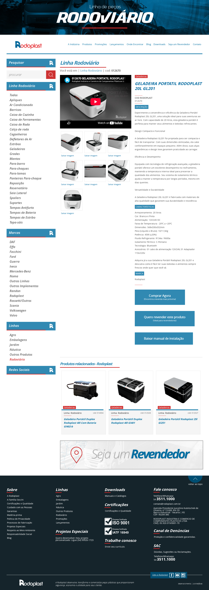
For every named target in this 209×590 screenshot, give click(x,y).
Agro (13, 335)
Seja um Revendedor (179, 44)
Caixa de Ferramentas (25, 119)
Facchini (15, 251)
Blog (148, 44)
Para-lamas (18, 173)
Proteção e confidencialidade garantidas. (175, 536)
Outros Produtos (21, 354)
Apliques (16, 100)
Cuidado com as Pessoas (19, 507)
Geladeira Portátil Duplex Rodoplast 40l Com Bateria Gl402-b (80, 422)
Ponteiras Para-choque (25, 178)
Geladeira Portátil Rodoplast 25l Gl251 (177, 420)
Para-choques (19, 168)
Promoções (101, 44)
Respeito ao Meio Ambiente (21, 530)
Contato (197, 44)
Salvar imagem (67, 155)
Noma (14, 276)
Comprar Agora (160, 297)
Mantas (15, 158)
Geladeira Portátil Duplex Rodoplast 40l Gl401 (126, 420)
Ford (13, 256)
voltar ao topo (195, 484)
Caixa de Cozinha (22, 114)
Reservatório (18, 188)
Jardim (14, 344)
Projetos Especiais (16, 526)
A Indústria (73, 44)
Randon (15, 290)
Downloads (159, 44)
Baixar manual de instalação (164, 338)
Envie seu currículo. (115, 546)
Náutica (15, 349)
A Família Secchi (15, 499)
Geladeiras (17, 149)
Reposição (17, 183)
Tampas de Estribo (22, 217)
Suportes (16, 202)
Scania (14, 305)
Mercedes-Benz (20, 271)
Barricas (15, 109)
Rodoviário (17, 359)
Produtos (87, 44)
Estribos (15, 144)
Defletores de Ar (21, 139)
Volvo (13, 315)
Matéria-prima (14, 515)
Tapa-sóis (16, 222)
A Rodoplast (13, 495)
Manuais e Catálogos (115, 495)
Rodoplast (17, 295)
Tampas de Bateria (23, 212)
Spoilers (15, 197)
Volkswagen (18, 310)
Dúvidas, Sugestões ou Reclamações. (172, 551)
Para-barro (17, 163)
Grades (15, 153)
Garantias (12, 511)
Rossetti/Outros (20, 300)
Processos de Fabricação (19, 522)
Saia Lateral (18, 193)
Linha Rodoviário (91, 70)
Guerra (15, 261)
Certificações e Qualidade (20, 503)
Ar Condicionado (21, 104)
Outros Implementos (24, 286)
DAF (12, 242)
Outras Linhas (19, 281)
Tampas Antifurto (22, 207)
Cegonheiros (18, 134)
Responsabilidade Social (19, 534)
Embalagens (18, 339)
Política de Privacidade (18, 518)
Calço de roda (19, 129)
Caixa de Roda (20, 124)
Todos (14, 95)
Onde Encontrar (135, 44)
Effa (12, 246)
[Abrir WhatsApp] (201, 582)
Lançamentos (117, 44)
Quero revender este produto (164, 318)
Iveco (13, 266)
